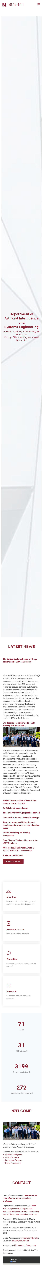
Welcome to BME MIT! (13, 855)
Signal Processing (13, 1163)
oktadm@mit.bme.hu (20, 1241)
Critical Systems (12, 1157)
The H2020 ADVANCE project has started (21, 813)
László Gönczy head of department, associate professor (20, 1198)
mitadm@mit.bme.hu (30, 1238)
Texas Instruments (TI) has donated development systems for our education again (21, 825)
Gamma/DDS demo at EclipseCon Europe (21, 817)
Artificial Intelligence (13, 1154)
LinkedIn (20, 1245)
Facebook (31, 1245)
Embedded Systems (13, 1160)
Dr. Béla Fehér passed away (15, 808)
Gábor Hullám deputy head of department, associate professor (19, 1209)
